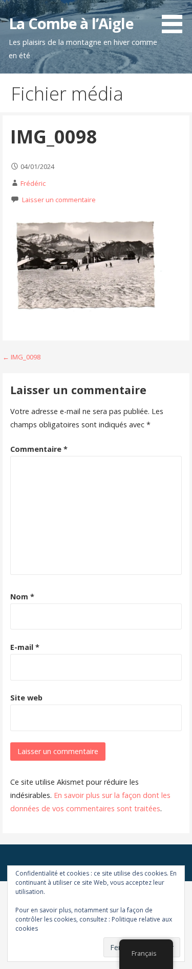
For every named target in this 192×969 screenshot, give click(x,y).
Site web (26, 697)
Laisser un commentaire (59, 199)
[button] (175, 18)
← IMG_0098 (21, 356)
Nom (22, 596)
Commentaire (39, 449)
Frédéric (33, 183)
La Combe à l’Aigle (71, 23)
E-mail (24, 647)
